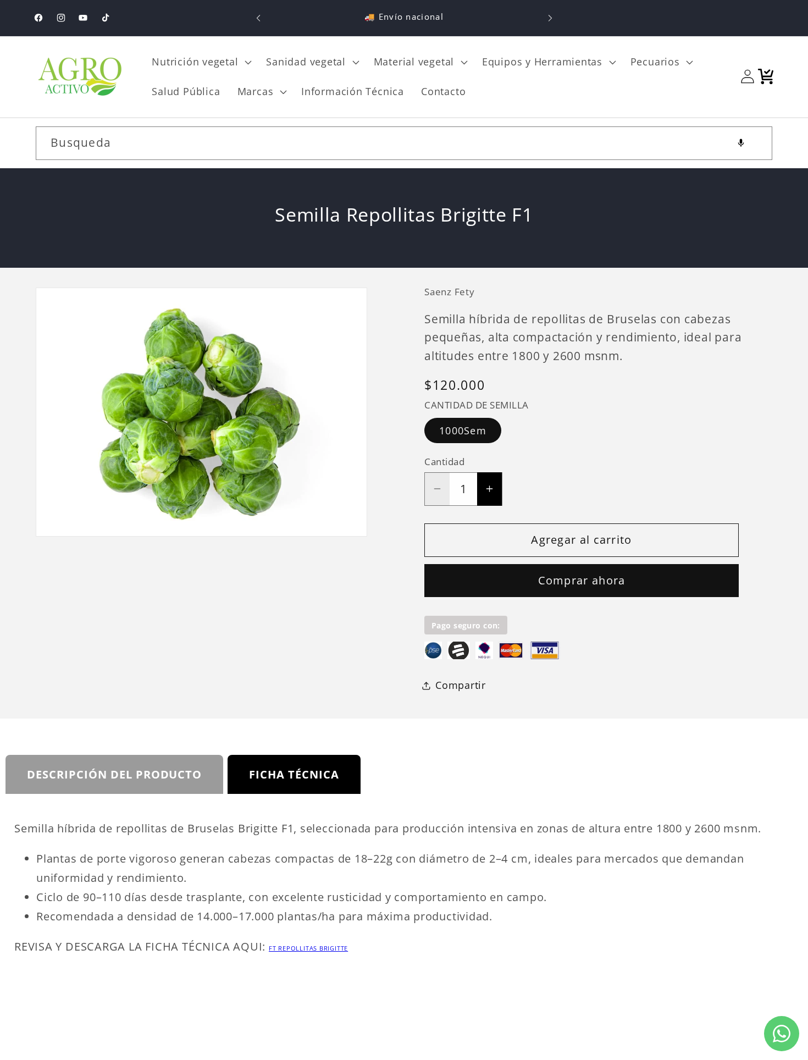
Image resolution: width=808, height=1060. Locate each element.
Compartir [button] (460, 685)
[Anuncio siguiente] (550, 17)
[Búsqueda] (756, 142)
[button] (200, 62)
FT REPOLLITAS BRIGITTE (308, 948)
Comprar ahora (582, 580)
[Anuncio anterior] (258, 17)
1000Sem (462, 430)
